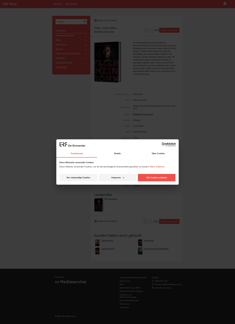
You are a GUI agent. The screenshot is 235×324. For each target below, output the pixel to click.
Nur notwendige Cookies (78, 177)
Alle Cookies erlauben (156, 177)
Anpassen (116, 177)
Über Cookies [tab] (158, 153)
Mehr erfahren (157, 166)
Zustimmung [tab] (77, 153)
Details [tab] (117, 153)
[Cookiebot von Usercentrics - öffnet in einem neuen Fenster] (164, 144)
